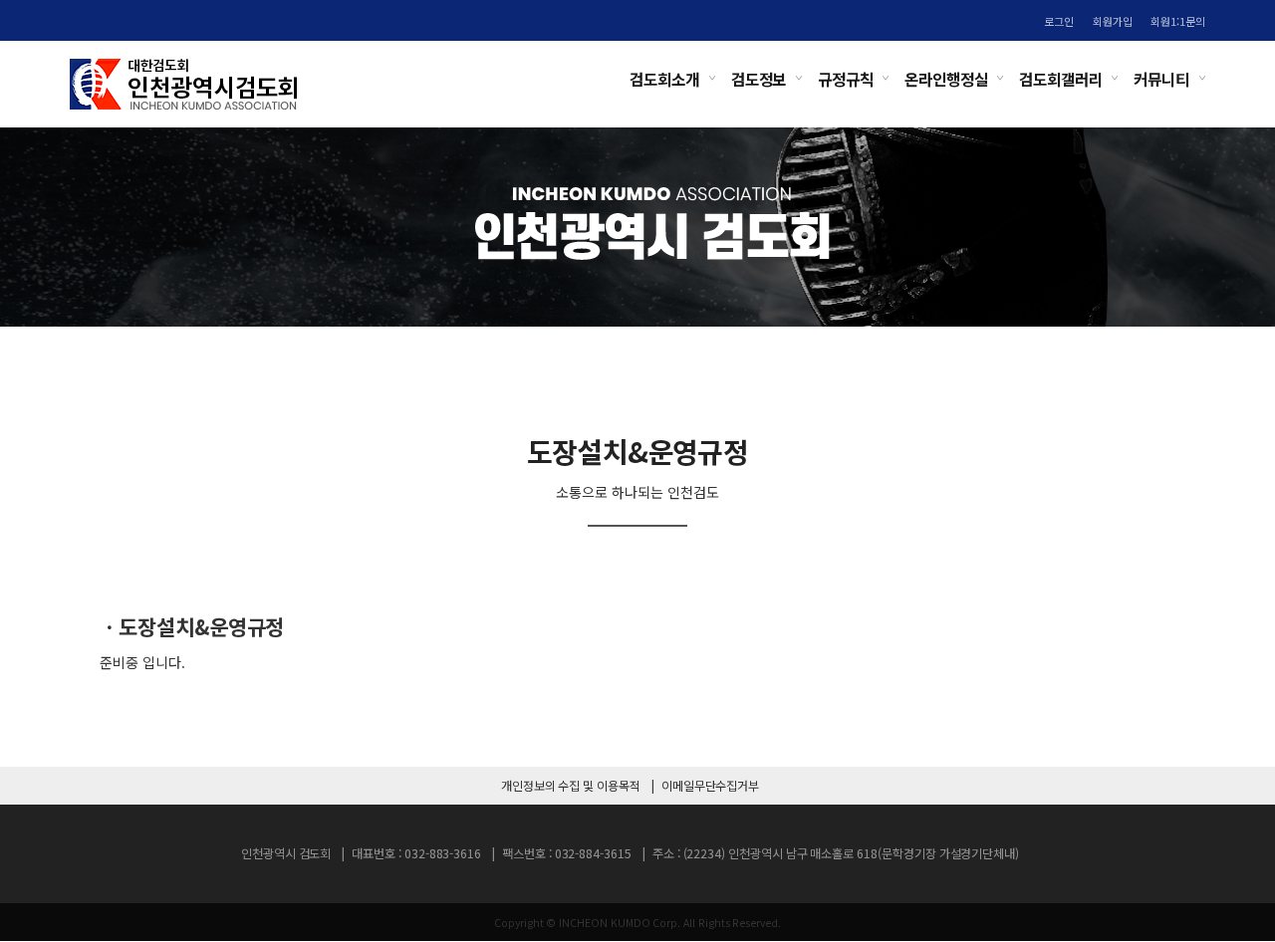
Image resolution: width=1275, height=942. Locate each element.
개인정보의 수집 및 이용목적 (570, 786)
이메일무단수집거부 (710, 786)
